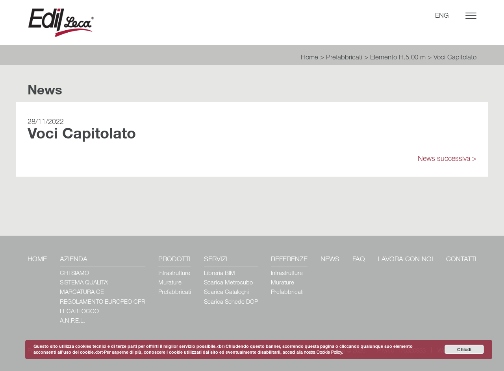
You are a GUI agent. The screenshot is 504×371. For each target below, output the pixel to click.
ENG (442, 16)
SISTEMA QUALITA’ (84, 283)
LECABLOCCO (79, 312)
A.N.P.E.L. (72, 321)
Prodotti (174, 260)
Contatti (461, 260)
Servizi (216, 260)
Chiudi (464, 349)
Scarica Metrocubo (228, 283)
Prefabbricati (344, 58)
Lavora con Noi (405, 260)
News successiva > (447, 159)
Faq (358, 260)
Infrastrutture (174, 274)
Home (309, 58)
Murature (170, 283)
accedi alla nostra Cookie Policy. (313, 353)
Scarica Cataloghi (226, 292)
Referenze (289, 260)
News (330, 260)
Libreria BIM (219, 274)
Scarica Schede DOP (231, 302)
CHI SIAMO (74, 274)
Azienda (73, 260)
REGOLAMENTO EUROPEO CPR (102, 302)
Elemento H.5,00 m (398, 58)
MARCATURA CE (82, 292)
